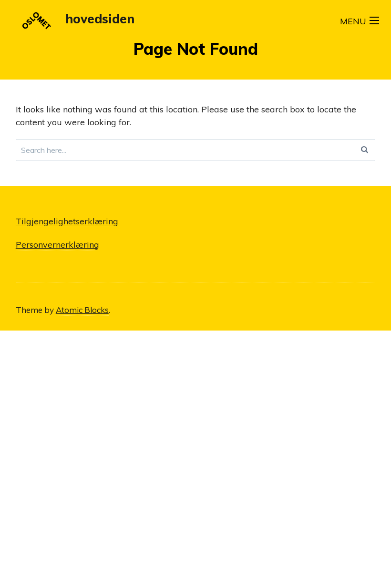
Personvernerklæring (57, 244)
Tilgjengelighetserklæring (67, 221)
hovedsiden (99, 19)
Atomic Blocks (82, 310)
